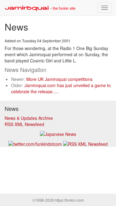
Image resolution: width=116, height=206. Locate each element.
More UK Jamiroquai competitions (59, 79)
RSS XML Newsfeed (24, 124)
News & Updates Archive (29, 118)
